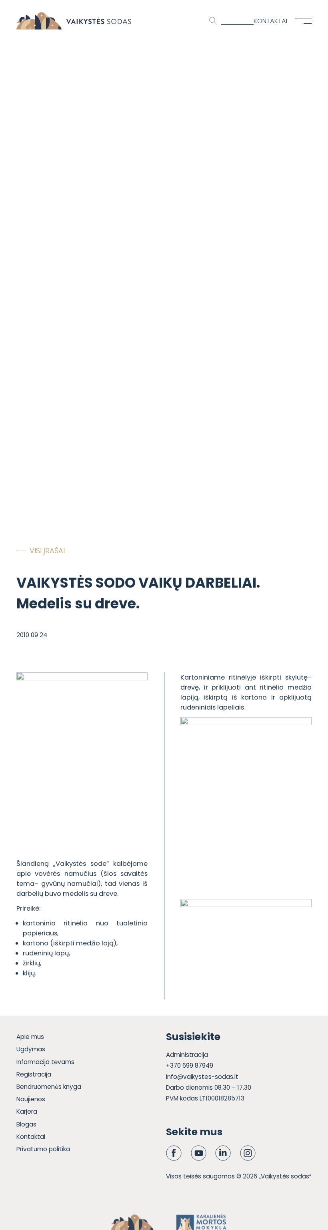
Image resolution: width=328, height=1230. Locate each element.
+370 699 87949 (189, 1065)
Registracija (33, 1074)
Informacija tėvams (45, 1062)
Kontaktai (270, 21)
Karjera (26, 1111)
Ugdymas (30, 1049)
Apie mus (30, 1037)
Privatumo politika (43, 1149)
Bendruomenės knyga (48, 1086)
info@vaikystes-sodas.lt (202, 1077)
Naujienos (30, 1099)
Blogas (26, 1124)
